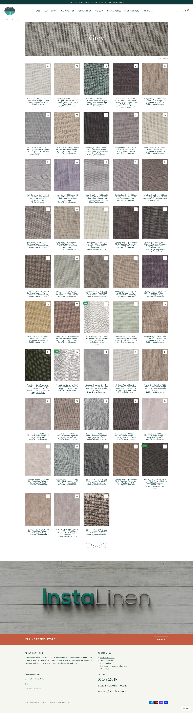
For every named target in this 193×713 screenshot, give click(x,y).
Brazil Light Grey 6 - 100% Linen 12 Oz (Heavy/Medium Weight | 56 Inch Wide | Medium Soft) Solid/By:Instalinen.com (96, 245)
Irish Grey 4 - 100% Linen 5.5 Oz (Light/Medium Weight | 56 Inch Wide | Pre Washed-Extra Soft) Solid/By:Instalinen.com (38, 151)
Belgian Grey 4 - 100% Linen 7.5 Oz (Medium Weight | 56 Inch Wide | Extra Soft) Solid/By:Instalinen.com (155, 101)
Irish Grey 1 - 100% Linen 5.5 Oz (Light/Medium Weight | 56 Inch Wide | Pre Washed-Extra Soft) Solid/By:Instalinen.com (67, 102)
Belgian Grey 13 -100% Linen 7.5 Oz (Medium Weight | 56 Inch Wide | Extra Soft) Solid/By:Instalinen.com (96, 531)
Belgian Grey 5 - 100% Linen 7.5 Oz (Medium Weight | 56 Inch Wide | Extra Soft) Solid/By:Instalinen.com (126, 197)
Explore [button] (161, 639)
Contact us (104, 669)
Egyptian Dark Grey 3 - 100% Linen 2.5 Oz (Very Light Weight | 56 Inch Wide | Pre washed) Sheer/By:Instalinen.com (67, 532)
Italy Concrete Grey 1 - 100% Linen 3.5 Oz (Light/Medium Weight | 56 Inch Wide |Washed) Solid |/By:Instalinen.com (38, 198)
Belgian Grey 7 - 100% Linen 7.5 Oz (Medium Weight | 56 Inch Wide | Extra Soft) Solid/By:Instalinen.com (96, 293)
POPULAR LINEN (84, 11)
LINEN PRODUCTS (131, 11)
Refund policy (105, 663)
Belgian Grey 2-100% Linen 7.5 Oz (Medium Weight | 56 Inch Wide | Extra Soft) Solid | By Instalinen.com (38, 101)
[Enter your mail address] (68, 688)
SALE (38, 11)
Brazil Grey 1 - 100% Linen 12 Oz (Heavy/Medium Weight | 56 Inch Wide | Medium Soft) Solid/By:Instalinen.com (155, 150)
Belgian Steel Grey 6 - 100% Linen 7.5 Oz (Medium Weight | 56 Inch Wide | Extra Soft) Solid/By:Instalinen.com (125, 150)
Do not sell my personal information (114, 666)
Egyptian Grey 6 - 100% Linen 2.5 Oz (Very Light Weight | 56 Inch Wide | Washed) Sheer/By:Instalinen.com (38, 531)
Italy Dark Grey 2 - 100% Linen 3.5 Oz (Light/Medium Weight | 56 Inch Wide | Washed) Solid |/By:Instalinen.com (155, 197)
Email (27, 684)
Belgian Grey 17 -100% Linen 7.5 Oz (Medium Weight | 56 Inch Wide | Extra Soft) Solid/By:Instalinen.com (96, 436)
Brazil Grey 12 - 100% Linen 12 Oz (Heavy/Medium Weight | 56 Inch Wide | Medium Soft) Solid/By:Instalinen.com (125, 339)
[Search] (177, 10)
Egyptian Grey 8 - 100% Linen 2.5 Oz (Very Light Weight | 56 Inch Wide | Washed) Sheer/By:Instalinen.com (155, 293)
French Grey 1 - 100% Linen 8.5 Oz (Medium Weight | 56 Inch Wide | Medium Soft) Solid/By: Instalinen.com (67, 436)
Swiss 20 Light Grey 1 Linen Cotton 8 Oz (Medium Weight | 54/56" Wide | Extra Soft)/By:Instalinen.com (96, 339)
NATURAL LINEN (67, 11)
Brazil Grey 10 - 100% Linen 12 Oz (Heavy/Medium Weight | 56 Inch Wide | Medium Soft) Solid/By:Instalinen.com (67, 150)
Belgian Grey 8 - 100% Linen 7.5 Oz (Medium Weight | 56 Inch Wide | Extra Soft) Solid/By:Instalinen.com (126, 482)
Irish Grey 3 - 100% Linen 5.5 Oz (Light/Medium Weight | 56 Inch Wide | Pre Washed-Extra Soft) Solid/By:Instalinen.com (67, 245)
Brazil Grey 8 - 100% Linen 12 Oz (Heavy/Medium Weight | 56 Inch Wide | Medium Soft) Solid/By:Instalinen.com (38, 293)
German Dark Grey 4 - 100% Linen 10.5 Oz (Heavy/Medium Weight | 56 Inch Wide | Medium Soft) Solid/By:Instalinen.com (155, 482)
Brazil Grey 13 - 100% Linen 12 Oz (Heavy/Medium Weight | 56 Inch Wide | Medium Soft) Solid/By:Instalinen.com (38, 244)
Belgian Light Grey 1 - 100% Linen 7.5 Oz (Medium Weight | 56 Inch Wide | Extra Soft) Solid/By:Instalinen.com (125, 293)
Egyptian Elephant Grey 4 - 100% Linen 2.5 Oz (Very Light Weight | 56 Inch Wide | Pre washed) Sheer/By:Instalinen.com (96, 388)
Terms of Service (106, 660)
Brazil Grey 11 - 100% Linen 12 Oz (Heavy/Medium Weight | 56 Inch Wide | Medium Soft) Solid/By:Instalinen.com (67, 339)
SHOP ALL (148, 11)
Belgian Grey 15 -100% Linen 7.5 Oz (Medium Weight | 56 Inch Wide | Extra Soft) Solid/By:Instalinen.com (67, 482)
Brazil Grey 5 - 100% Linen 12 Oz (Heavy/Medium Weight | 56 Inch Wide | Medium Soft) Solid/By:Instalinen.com (67, 293)
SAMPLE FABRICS (114, 11)
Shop (13, 20)
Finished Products (107, 657)
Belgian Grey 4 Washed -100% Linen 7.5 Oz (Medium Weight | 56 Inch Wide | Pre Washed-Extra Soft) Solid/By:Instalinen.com (155, 388)
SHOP (53, 11)
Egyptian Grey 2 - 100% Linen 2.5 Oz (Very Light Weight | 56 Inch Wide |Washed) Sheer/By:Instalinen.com (155, 436)
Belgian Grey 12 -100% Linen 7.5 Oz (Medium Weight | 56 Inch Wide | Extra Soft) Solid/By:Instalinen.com (96, 482)
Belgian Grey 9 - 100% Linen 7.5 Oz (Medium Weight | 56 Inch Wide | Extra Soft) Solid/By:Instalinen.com (126, 244)
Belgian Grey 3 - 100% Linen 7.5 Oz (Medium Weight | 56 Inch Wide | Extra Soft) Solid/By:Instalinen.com (155, 339)
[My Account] (181, 10)
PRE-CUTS (99, 11)
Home (6, 20)
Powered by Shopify (63, 702)
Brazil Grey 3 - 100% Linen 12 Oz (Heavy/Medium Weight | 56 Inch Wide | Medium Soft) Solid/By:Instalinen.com (38, 339)
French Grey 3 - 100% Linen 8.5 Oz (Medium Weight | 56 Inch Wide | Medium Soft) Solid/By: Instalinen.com (125, 436)
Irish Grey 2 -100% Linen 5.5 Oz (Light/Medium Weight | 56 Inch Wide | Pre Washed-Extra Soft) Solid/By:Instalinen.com (67, 198)
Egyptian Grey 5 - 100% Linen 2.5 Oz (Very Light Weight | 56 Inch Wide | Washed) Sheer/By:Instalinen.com (38, 436)
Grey (18, 20)
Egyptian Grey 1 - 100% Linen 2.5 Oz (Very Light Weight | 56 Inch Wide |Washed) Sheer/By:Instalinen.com (38, 482)
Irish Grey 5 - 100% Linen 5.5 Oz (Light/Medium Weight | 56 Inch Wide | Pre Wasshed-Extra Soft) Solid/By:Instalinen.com (96, 151)
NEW (46, 11)
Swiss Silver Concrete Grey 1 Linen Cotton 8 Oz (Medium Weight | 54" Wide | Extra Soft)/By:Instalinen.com (67, 387)
